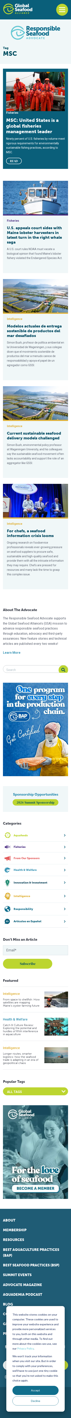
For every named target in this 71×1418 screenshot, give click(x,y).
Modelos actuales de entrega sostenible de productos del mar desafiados (34, 331)
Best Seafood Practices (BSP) (31, 1265)
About (9, 1220)
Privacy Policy (25, 1348)
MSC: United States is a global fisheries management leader (32, 125)
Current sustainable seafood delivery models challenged (34, 435)
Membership (14, 1230)
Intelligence (11, 994)
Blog (8, 1304)
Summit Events (17, 1275)
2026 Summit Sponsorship (35, 802)
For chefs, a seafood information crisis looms (30, 533)
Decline (35, 1401)
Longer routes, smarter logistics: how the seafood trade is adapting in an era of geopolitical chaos (20, 1058)
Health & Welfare (15, 1019)
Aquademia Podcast (22, 1294)
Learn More (12, 653)
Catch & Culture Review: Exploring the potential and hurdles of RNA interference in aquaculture (20, 1030)
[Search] (63, 670)
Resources (13, 1240)
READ (14, 161)
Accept (35, 1390)
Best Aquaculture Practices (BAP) (31, 1253)
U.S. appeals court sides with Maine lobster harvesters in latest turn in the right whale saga (34, 235)
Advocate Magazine (22, 1285)
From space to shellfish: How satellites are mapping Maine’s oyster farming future (21, 1002)
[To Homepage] (18, 9)
